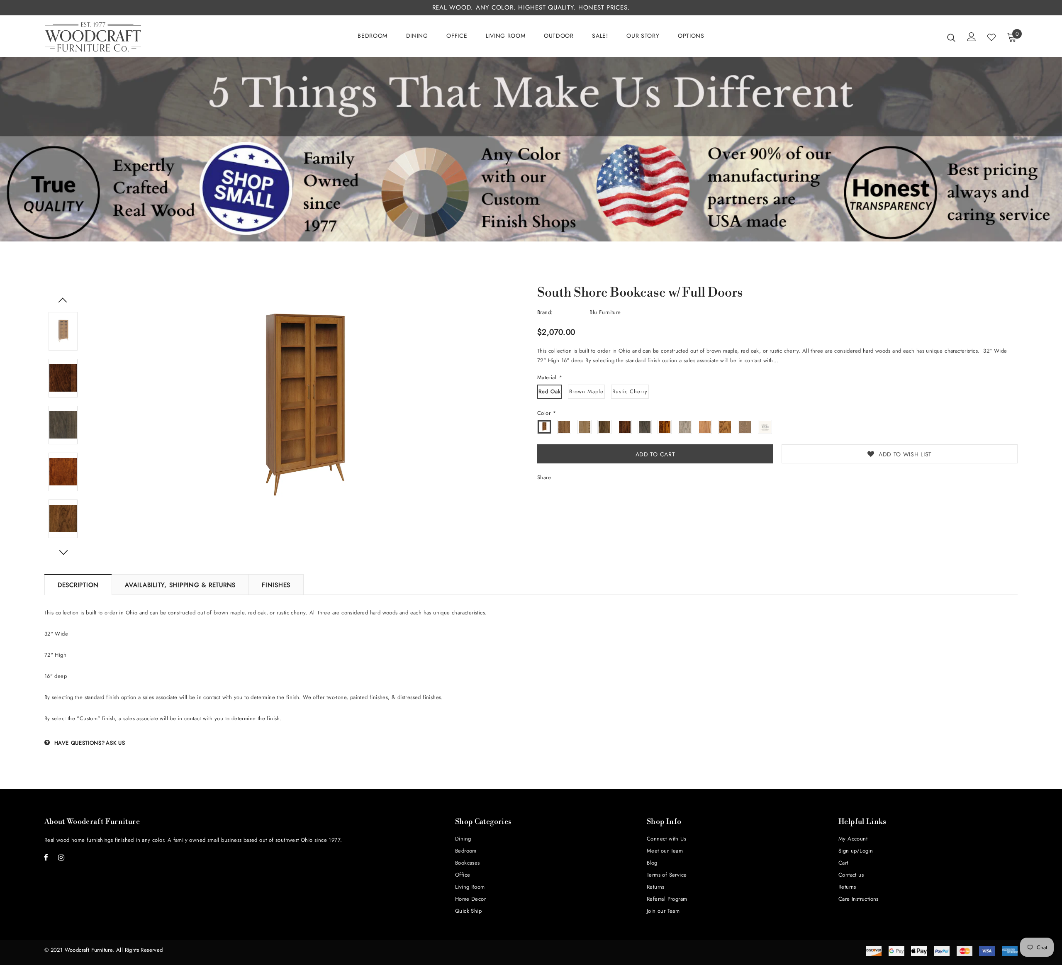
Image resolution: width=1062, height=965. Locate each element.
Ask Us (115, 743)
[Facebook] (46, 857)
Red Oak (549, 391)
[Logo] (93, 37)
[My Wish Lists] (991, 37)
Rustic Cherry (630, 391)
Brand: (545, 312)
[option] (303, 405)
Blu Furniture (605, 312)
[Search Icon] (951, 37)
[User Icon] (971, 36)
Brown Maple (586, 391)
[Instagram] (61, 857)
